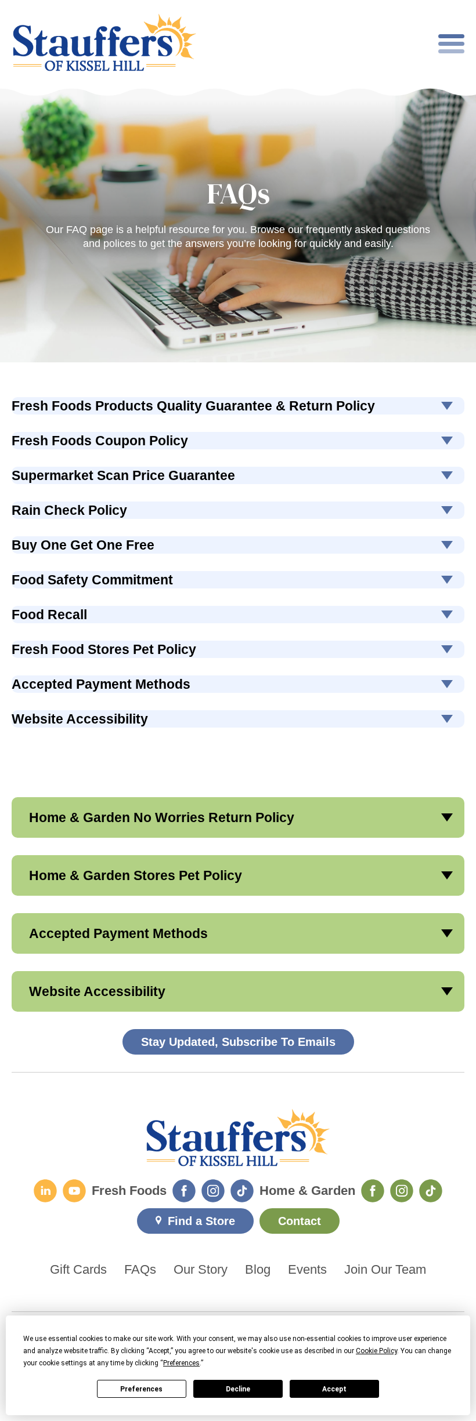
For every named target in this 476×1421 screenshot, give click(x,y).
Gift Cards (78, 1270)
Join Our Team (385, 1270)
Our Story (201, 1270)
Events (307, 1270)
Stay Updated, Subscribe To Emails (238, 1041)
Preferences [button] (181, 1363)
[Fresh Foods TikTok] (242, 1190)
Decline (238, 1389)
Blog (258, 1270)
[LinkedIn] (45, 1190)
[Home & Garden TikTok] (430, 1190)
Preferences (141, 1389)
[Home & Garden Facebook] (372, 1190)
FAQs (140, 1270)
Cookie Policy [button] (376, 1351)
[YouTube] (74, 1190)
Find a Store (201, 1221)
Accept (334, 1389)
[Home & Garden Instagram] (401, 1190)
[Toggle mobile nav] (451, 44)
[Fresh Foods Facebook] (184, 1190)
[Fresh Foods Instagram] (213, 1190)
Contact (299, 1221)
